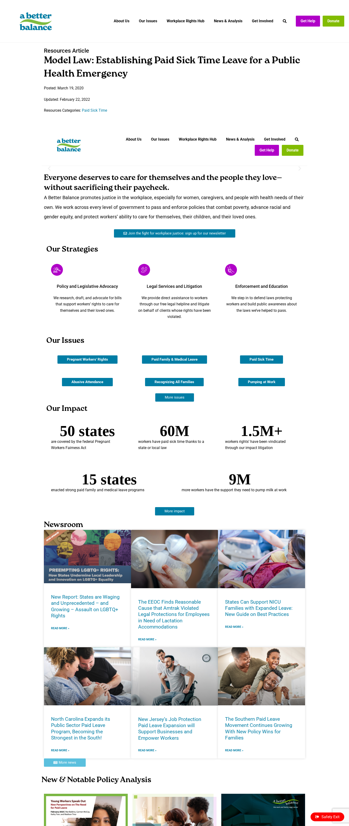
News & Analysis (228, 21)
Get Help (308, 21)
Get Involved (262, 21)
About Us (121, 21)
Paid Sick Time (94, 110)
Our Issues (148, 21)
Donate (333, 21)
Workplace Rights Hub (185, 21)
